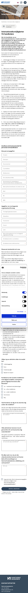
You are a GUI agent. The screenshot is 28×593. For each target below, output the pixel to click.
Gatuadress (6, 216)
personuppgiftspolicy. (9, 484)
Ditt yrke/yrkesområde (8, 177)
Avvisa (14, 324)
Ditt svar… (5, 466)
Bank (4, 191)
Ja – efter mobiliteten (9, 389)
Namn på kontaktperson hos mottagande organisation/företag (13, 234)
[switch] (24, 297)
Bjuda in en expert (8, 372)
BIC (4, 195)
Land (4, 229)
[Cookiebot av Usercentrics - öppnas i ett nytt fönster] (20, 268)
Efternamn (5, 159)
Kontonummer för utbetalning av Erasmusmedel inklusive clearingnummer (12, 182)
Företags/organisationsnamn (10, 211)
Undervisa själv (8, 370)
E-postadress (6, 168)
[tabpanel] (14, 12)
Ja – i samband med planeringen (12, 386)
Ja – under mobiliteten (10, 392)
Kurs (5, 367)
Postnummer (6, 220)
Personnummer (6, 164)
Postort (5, 225)
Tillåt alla (14, 316)
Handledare (4, 21)
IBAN (4, 200)
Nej (5, 397)
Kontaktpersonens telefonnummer (11, 243)
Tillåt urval (14, 320)
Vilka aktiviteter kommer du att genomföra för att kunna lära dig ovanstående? (14, 441)
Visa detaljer (20, 311)
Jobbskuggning (8, 364)
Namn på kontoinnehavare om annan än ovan (13, 186)
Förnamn (5, 155)
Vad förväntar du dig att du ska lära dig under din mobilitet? (14, 414)
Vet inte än (7, 395)
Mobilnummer (6, 173)
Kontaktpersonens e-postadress (11, 238)
